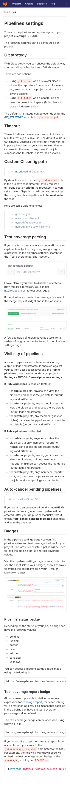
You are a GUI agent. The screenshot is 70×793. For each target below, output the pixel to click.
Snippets (42, 3)
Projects (16, 3)
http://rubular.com (15, 290)
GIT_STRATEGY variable (18, 117)
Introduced (21, 171)
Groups (29, 3)
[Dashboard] (5, 4)
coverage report (32, 702)
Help (53, 3)
